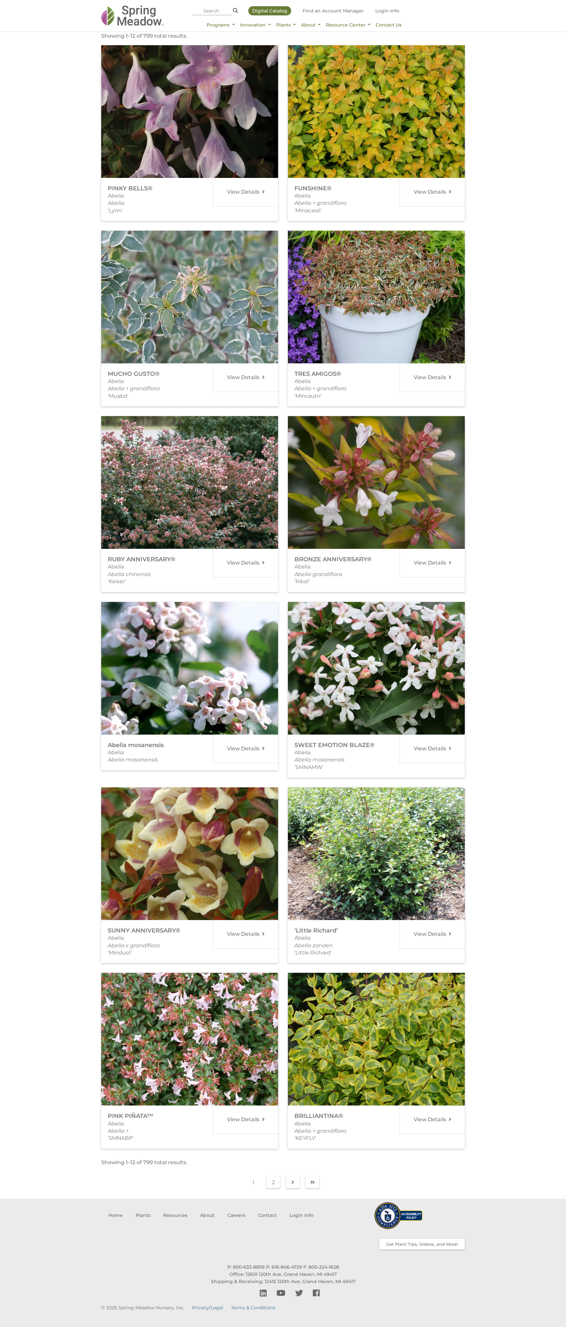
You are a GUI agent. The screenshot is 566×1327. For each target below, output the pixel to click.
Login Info (387, 11)
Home (115, 1215)
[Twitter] (300, 1293)
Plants (284, 25)
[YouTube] (281, 1293)
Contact (267, 1215)
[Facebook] (316, 1293)
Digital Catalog (269, 11)
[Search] (235, 11)
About (309, 25)
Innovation (253, 25)
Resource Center (346, 25)
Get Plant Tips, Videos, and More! (422, 1244)
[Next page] (293, 1182)
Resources (175, 1215)
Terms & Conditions (253, 1308)
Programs (219, 25)
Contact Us (389, 25)
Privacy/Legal (207, 1308)
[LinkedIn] (264, 1293)
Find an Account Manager (333, 11)
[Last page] (312, 1182)
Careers (236, 1215)
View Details (244, 192)
